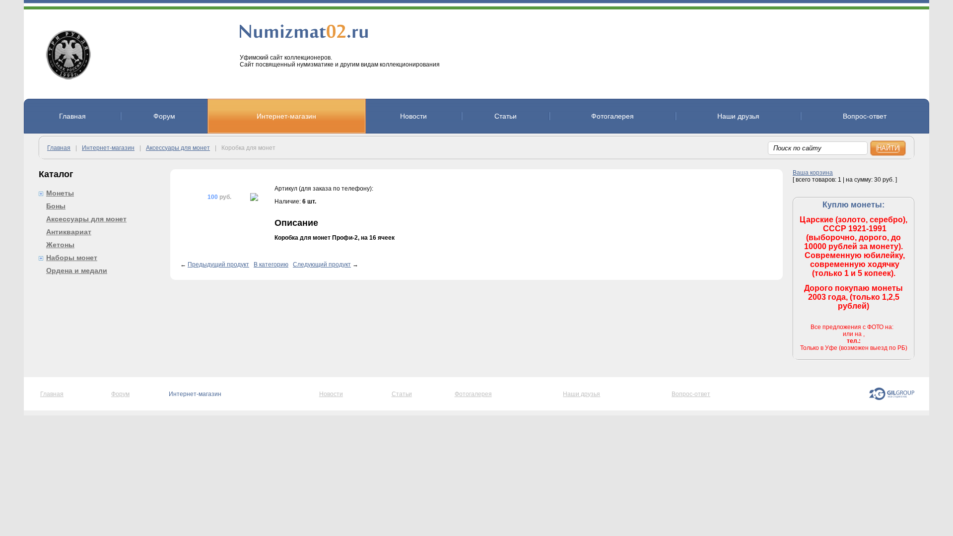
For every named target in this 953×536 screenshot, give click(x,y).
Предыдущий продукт (218, 264)
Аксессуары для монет (178, 147)
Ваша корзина (813, 172)
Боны (56, 206)
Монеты (60, 193)
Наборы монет (71, 258)
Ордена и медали (76, 270)
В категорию (271, 264)
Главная (58, 147)
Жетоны (60, 245)
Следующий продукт (322, 264)
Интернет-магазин (108, 147)
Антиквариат (68, 232)
